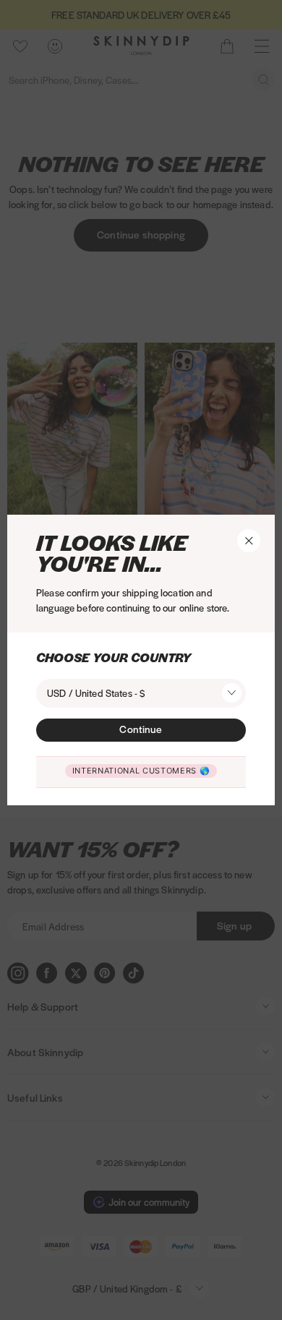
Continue (140, 728)
